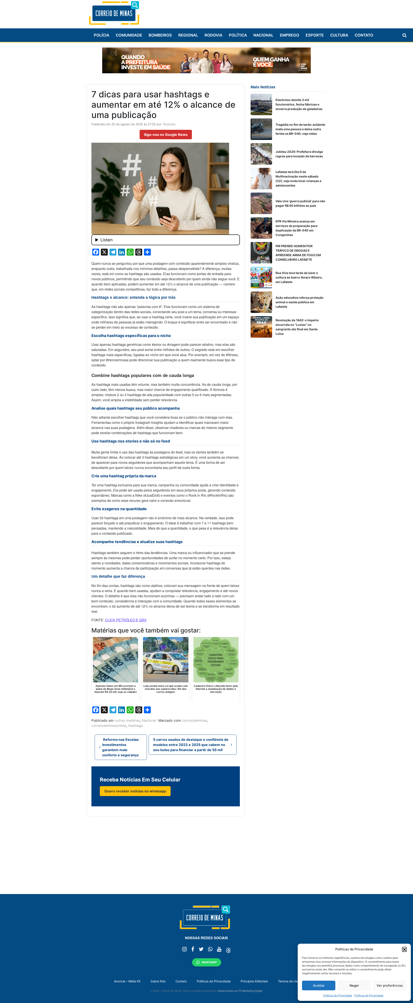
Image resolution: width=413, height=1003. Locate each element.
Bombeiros (160, 35)
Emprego (289, 35)
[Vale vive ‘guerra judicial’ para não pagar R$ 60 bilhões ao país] (261, 203)
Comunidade (129, 35)
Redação (169, 124)
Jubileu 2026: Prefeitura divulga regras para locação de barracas (299, 154)
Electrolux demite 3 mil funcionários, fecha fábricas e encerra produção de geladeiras (299, 104)
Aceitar (319, 985)
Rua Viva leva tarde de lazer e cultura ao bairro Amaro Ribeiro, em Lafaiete (299, 277)
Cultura (339, 35)
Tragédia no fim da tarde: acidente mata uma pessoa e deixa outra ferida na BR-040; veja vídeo (300, 129)
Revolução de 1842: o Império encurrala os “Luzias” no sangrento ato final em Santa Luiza (297, 326)
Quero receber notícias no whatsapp (135, 791)
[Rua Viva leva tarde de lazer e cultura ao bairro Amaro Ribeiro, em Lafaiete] (261, 277)
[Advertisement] (247, 12)
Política (238, 35)
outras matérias (127, 720)
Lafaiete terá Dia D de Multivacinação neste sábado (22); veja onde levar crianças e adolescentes (298, 178)
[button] (404, 949)
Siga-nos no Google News (166, 134)
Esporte (315, 35)
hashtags (135, 725)
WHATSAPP (209, 962)
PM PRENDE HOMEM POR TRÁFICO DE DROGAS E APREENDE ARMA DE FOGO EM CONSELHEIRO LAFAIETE (298, 252)
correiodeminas (194, 720)
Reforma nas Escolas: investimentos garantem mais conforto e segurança (120, 747)
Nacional (263, 35)
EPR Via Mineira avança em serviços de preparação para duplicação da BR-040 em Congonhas (296, 228)
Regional (188, 35)
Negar (354, 985)
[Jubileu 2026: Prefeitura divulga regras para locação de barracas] (261, 154)
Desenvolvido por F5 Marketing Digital (240, 990)
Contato (364, 35)
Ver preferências (390, 985)
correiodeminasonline (108, 725)
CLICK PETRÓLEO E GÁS (125, 619)
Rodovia (213, 35)
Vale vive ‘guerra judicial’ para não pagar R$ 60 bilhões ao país (300, 203)
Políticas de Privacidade (337, 995)
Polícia (101, 35)
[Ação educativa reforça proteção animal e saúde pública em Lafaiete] (261, 302)
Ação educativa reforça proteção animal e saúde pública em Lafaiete (300, 302)
